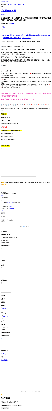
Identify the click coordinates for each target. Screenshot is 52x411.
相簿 (4, 26)
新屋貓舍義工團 (8, 10)
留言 (12, 202)
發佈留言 (3, 221)
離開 (8, 408)
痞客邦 (8, 202)
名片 (4, 29)
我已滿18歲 (3, 408)
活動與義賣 (11, 208)
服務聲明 (39, 391)
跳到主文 (3, 14)
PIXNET (15, 391)
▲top (2, 210)
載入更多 (3, 213)
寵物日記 (11, 23)
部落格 (4, 28)
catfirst (2, 195)
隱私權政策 (33, 391)
